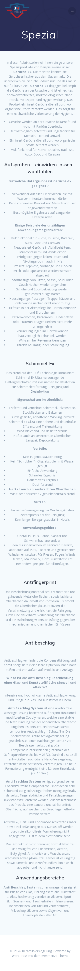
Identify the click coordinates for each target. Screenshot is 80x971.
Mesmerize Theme (54, 956)
